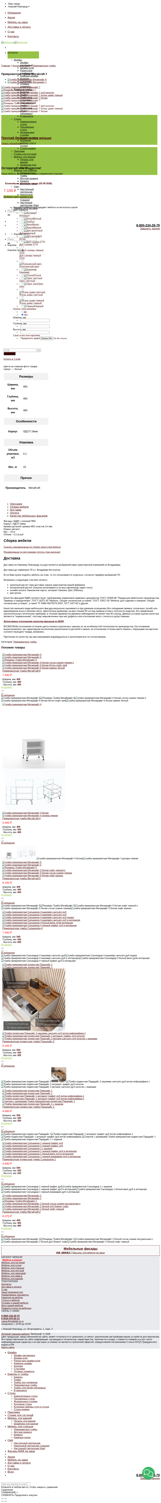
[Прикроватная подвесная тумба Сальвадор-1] (80, 1150)
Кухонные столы (23, 1404)
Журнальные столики (27, 133)
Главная (5, 65)
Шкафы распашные (26, 63)
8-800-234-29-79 (148, 225)
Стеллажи (19, 1368)
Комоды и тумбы (18, 1374)
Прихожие (19, 151)
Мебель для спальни (25, 170)
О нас (11, 31)
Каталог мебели (21, 65)
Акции (11, 17)
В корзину (9, 353)
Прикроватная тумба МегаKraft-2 (21, 1212)
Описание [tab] (16, 503)
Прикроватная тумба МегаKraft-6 (21, 671)
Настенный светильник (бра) (29, 204)
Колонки (18, 1366)
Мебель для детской (12, 1270)
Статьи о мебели (10, 1300)
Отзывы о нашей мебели (14, 1302)
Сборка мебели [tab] (19, 506)
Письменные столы (24, 1398)
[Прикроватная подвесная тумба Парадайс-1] (80, 1097)
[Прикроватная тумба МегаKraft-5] (80, 869)
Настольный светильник (27, 190)
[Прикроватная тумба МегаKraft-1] (27, 82)
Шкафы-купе (27, 67)
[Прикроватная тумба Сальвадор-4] (80, 919)
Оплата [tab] (14, 512)
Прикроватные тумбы (44, 65)
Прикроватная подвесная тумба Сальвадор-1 (29, 1159)
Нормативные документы (15, 1294)
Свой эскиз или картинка (26, 335)
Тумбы (17, 1379)
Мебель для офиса (11, 1276)
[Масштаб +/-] (5, 1498)
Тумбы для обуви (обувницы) (30, 1387)
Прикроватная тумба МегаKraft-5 (21, 878)
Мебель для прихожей (13, 1273)
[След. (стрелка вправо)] (5, 1501)
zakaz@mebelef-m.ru (12, 1321)
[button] (148, 1473)
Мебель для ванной (24, 156)
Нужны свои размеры (24, 308)
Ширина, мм (19, 317)
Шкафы (18, 59)
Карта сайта (7, 1347)
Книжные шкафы (29, 76)
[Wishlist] (2, 693)
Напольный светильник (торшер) (32, 1445)
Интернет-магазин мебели (15, 1334)
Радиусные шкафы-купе (27, 72)
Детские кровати (29, 178)
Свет (16, 186)
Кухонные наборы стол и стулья (28, 143)
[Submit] (9, 214)
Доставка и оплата (19, 26)
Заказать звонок (150, 228)
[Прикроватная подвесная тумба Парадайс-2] (80, 1001)
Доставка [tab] (15, 509)
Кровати (24, 181)
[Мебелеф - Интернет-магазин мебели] (14, 42)
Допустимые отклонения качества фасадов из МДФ (34, 621)
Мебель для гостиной (13, 1262)
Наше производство (12, 1292)
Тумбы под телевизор (25, 1382)
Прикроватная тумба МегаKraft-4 (21, 818)
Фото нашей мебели (12, 1305)
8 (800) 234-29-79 (10, 1316)
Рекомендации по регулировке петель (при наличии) (32, 552)
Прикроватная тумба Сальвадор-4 (22, 928)
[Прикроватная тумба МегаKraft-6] (27, 79)
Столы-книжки (28, 148)
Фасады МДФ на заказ (21, 1451)
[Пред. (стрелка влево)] (2, 1501)
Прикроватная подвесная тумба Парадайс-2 (28, 1041)
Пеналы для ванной (26, 160)
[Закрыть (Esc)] (2, 1498)
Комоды (18, 1377)
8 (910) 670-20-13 (10, 1318)
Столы (17, 119)
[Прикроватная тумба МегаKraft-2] (80, 1202)
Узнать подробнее (11, 143)
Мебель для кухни (11, 1265)
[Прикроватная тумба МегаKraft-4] (80, 760)
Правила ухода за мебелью (16, 1308)
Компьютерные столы (26, 1396)
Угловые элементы (25, 85)
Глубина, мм (19, 323)
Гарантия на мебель (12, 1297)
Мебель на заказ (18, 22)
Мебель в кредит (12, 1260)
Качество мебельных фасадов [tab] (28, 515)
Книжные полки (22, 1437)
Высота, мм (19, 329)
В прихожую (26, 116)
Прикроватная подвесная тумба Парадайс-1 (28, 1107)
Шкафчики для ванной (26, 1423)
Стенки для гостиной (25, 154)
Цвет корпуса (20, 210)
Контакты (13, 36)
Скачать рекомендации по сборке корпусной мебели (32, 547)
